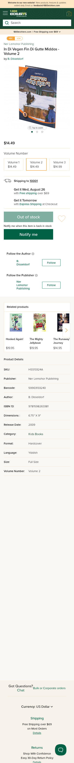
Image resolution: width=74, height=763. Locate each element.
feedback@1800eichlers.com (47, 5)
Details (37, 733)
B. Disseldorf (15, 59)
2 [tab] (37, 133)
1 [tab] (31, 133)
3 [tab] (42, 133)
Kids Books (35, 434)
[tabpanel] (37, 96)
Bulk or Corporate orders (49, 688)
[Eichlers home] (18, 13)
